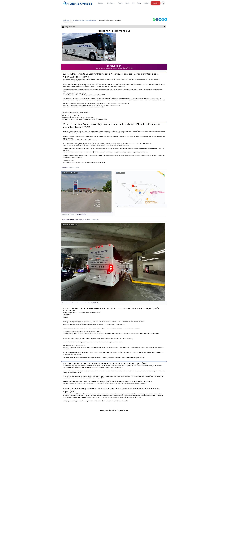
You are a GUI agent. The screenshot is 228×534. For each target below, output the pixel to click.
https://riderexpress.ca (69, 383)
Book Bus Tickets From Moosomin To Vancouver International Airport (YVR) (84, 95)
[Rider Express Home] (78, 3)
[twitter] (165, 19)
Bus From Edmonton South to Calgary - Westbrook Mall (78, 117)
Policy (139, 3)
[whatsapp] (154, 19)
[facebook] (157, 19)
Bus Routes (66, 20)
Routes (100, 3)
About (127, 3)
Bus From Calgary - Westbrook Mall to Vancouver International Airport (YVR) (85, 119)
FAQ (133, 3)
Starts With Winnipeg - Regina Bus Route (84, 20)
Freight (120, 3)
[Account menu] (163, 3)
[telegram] (162, 19)
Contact (146, 3)
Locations (110, 3)
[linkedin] (160, 19)
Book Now (156, 3)
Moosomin (91, 79)
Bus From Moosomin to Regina (71, 114)
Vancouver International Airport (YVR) (106, 79)
